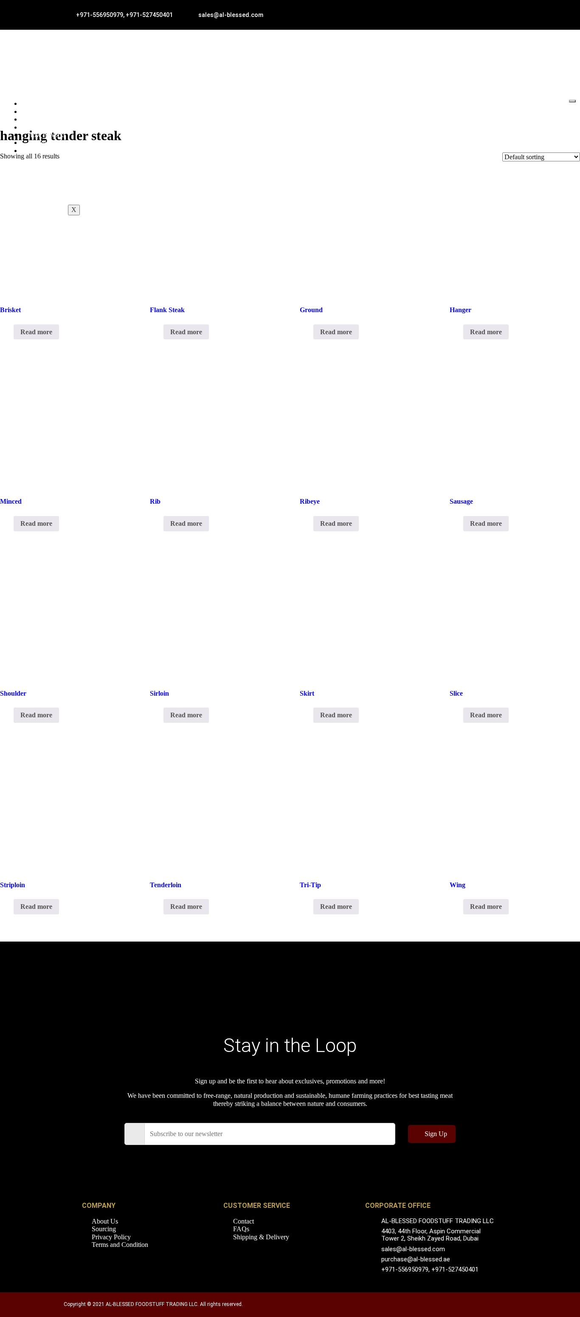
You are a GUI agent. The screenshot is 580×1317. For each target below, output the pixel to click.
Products (39, 119)
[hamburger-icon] (572, 101)
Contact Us (43, 150)
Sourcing (40, 127)
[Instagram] (313, 1164)
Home (36, 103)
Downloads (43, 142)
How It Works (47, 134)
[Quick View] (9, 332)
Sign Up (436, 1133)
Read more (36, 332)
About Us (41, 111)
